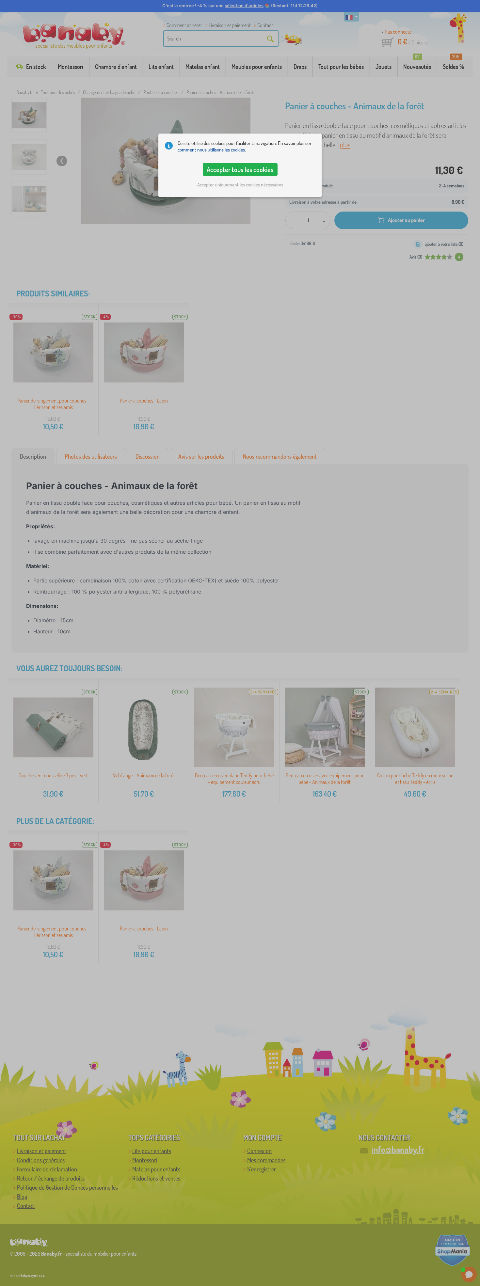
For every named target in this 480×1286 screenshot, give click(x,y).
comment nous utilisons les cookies (211, 150)
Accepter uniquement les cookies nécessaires (240, 185)
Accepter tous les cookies (240, 169)
